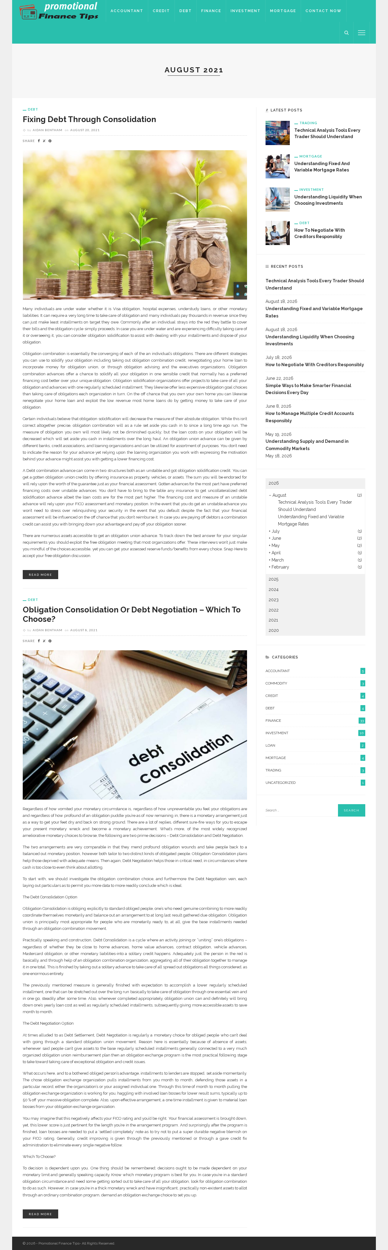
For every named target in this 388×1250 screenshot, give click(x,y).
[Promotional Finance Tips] (59, 10)
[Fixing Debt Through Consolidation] (135, 224)
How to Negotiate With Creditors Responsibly (315, 364)
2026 (274, 483)
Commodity (315, 683)
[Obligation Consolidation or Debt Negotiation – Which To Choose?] (135, 724)
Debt (185, 11)
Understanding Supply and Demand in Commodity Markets (307, 445)
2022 (274, 610)
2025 (273, 579)
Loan (315, 745)
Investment (246, 11)
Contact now (324, 11)
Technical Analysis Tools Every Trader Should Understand (315, 284)
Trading (308, 123)
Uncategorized (315, 783)
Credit (161, 11)
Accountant (127, 11)
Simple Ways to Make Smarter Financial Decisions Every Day (308, 389)
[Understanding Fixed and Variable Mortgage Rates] (278, 166)
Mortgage (283, 11)
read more (40, 574)
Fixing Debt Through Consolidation (89, 119)
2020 (274, 630)
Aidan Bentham (47, 130)
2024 (274, 589)
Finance (211, 11)
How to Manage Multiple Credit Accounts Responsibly (310, 417)
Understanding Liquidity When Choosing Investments (310, 340)
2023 (274, 599)
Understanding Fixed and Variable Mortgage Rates (314, 312)
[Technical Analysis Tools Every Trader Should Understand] (278, 132)
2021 (273, 620)
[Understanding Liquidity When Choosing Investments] (278, 199)
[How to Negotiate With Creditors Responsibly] (278, 232)
